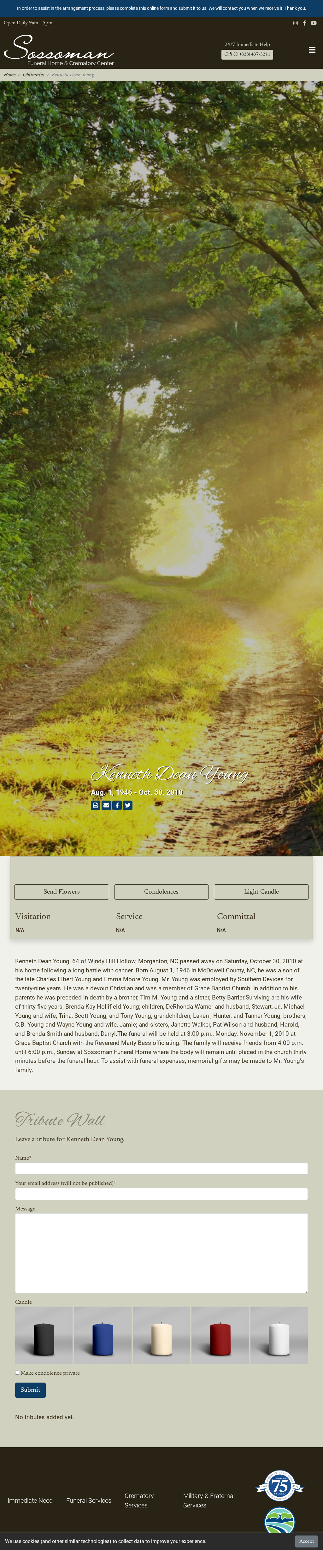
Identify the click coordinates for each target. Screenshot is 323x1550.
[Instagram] (295, 23)
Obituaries (33, 75)
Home (9, 75)
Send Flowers (62, 892)
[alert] (161, 8)
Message (25, 1209)
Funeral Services (88, 1500)
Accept (306, 1541)
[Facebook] (304, 23)
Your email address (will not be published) (65, 1183)
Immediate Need (30, 1500)
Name (23, 1158)
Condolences (161, 892)
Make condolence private (50, 1373)
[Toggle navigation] (312, 50)
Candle (23, 1302)
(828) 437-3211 (247, 54)
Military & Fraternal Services (209, 1500)
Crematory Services (139, 1500)
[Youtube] (314, 23)
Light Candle (261, 892)
